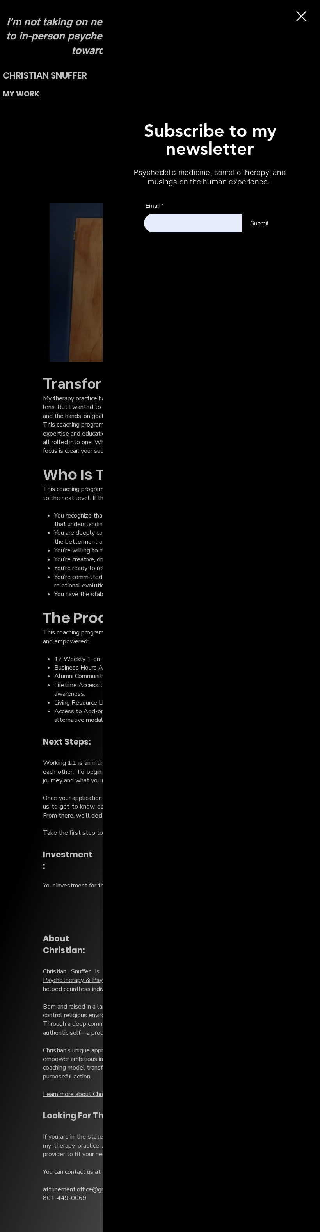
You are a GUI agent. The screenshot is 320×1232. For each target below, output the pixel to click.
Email (153, 206)
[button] (301, 16)
